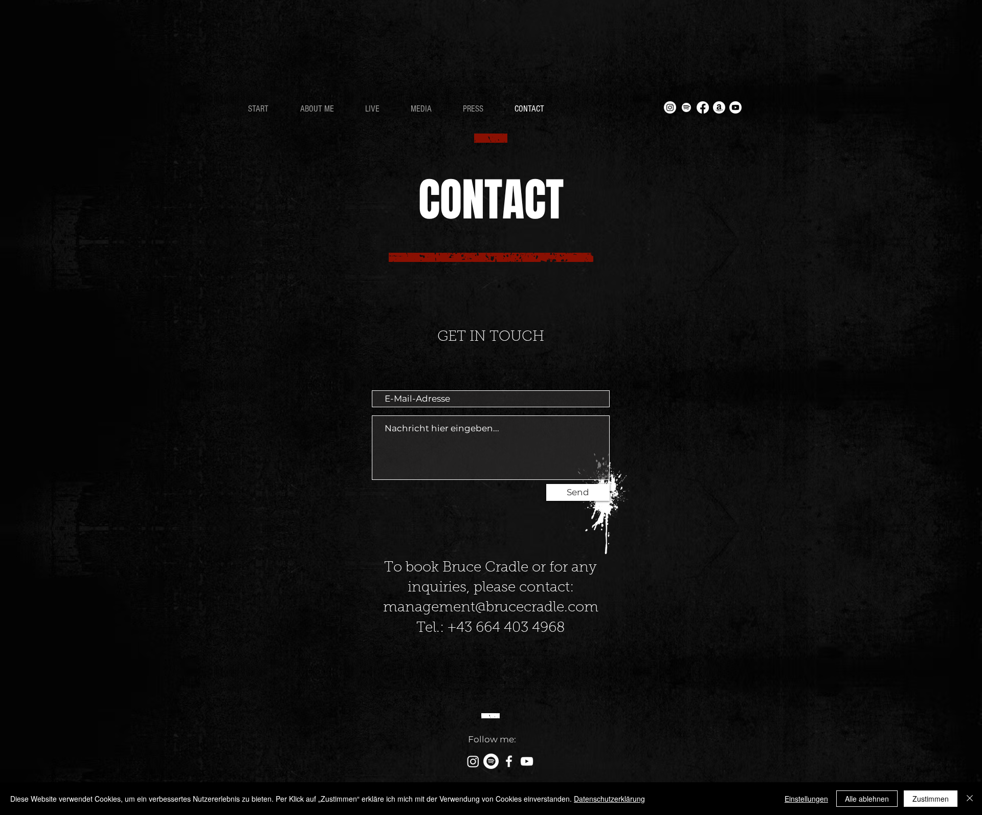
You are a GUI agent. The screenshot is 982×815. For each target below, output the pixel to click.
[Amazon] (719, 107)
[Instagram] (670, 107)
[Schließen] (970, 798)
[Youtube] (735, 107)
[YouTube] (526, 761)
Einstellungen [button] (806, 799)
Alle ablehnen (867, 799)
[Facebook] (703, 107)
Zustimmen (930, 799)
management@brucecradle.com (490, 608)
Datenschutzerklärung (609, 799)
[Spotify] (686, 107)
